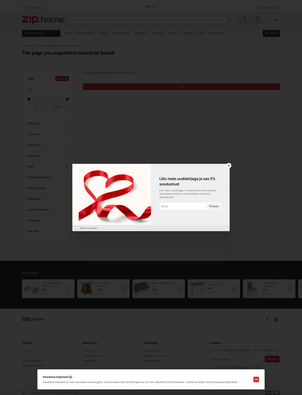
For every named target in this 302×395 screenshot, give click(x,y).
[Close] (228, 165)
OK (256, 379)
